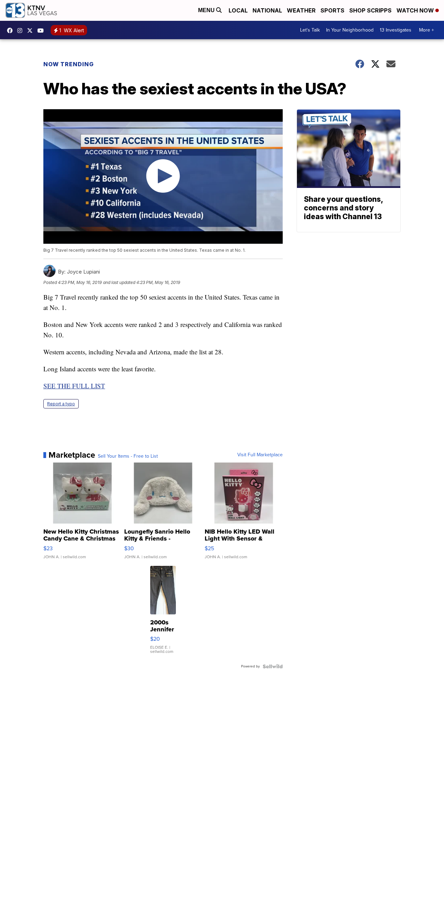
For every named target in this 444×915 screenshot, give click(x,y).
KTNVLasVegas (11, 30)
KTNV (31, 30)
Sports (332, 10)
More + (426, 30)
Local (238, 10)
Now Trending (68, 64)
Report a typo (61, 403)
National (267, 10)
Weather (301, 10)
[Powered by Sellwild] (273, 666)
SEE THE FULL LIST (74, 385)
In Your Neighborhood (350, 30)
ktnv (21, 30)
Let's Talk (310, 30)
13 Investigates (395, 30)
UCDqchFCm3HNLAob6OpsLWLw (42, 30)
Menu (207, 10)
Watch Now (415, 10)
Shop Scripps (370, 10)
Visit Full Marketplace (260, 454)
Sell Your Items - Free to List (128, 456)
